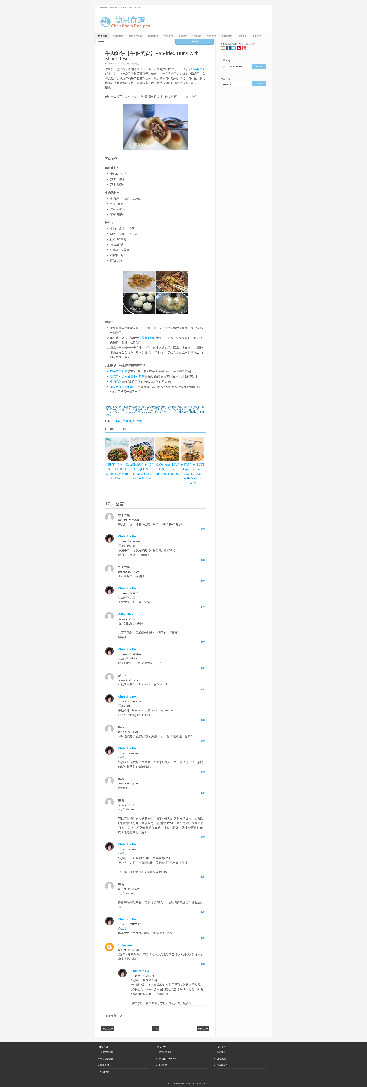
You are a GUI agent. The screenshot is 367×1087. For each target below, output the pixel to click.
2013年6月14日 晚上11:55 (128, 950)
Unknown (125, 945)
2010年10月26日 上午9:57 (128, 680)
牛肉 (139, 421)
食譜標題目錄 (106, 1058)
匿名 (124, 757)
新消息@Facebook (167, 1058)
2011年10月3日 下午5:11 (131, 924)
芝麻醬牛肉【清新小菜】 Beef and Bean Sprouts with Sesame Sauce (192, 474)
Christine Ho (127, 536)
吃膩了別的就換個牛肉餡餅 (127, 376)
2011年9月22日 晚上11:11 (128, 805)
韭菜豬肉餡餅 (147, 338)
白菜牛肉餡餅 (118, 371)
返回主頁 (102, 36)
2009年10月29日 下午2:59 (132, 593)
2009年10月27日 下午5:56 (128, 520)
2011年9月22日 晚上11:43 (132, 849)
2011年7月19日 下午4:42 (131, 753)
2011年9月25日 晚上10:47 (128, 889)
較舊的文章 (203, 1028)
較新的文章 (108, 1028)
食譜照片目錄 (135, 36)
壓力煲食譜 (227, 36)
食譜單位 (256, 36)
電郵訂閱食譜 (165, 1051)
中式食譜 (168, 36)
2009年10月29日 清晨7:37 (128, 572)
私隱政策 (221, 1051)
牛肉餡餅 (116, 382)
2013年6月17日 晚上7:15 (144, 976)
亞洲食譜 (197, 36)
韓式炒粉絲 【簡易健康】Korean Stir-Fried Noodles (167, 469)
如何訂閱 (113, 7)
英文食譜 (242, 36)
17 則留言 (135, 63)
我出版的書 (153, 36)
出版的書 (122, 7)
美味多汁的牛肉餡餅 (123, 387)
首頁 (156, 1028)
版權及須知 (222, 1058)
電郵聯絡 (103, 7)
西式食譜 (183, 36)
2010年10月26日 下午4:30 (132, 701)
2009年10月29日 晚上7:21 (128, 619)
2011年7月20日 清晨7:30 (128, 784)
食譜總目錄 (118, 36)
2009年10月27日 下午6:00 (132, 541)
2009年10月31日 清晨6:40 (132, 654)
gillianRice (125, 614)
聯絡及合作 (222, 1065)
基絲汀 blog (134, 7)
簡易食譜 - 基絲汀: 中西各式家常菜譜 (191, 1083)
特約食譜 (211, 36)
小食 (118, 421)
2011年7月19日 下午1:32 (128, 732)
